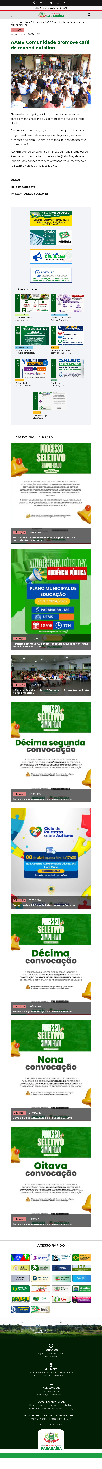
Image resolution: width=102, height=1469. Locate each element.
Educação (36, 22)
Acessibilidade (41, 3)
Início (13, 22)
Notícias (24, 22)
